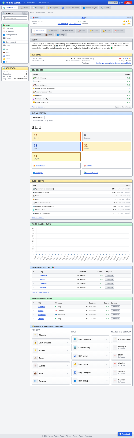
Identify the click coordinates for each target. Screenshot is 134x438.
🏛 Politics (7, 38)
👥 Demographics (10, 35)
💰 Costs (106, 31)
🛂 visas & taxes (70, 7)
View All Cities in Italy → (41, 292)
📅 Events (118, 31)
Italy (83, 18)
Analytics (88, 436)
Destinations (40, 12)
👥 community (89, 7)
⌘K (24, 13)
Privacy (68, 436)
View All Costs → (38, 218)
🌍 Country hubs (91, 172)
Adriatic (127, 63)
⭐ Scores (94, 31)
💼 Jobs (6, 52)
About (62, 436)
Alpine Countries (116, 63)
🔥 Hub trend (38, 166)
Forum (81, 436)
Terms (75, 436)
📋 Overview (8, 28)
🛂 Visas (6, 56)
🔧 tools (105, 7)
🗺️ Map (6, 49)
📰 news (24, 8)
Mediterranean (102, 63)
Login (128, 3)
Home (32, 12)
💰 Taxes (6, 59)
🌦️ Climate (53, 31)
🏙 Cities (6, 45)
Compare (109, 275)
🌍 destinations (10, 8)
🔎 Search (113, 2)
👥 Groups (7, 62)
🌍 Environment (9, 42)
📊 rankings (38, 8)
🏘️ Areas (37, 35)
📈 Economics (8, 31)
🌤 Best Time (67, 31)
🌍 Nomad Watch (11, 2)
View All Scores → (38, 107)
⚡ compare (53, 8)
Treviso (50, 12)
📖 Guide (81, 31)
